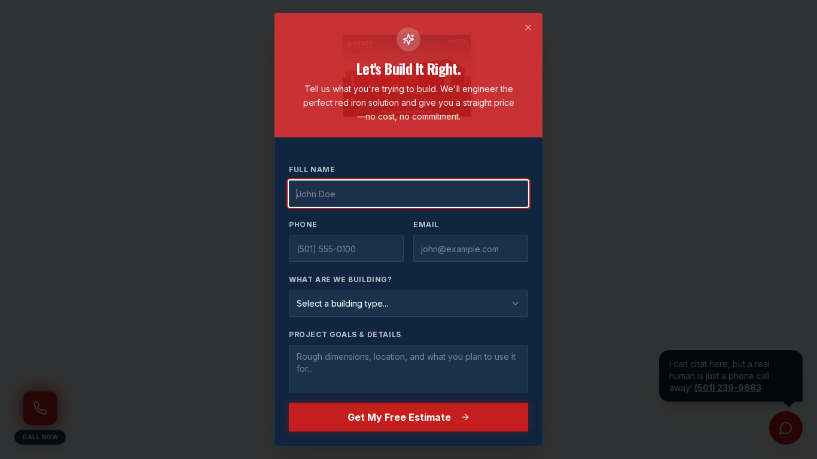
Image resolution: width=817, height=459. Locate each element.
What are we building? (340, 279)
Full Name (312, 169)
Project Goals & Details (345, 334)
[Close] (528, 27)
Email (426, 224)
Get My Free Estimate (399, 417)
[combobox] (408, 303)
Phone (303, 224)
